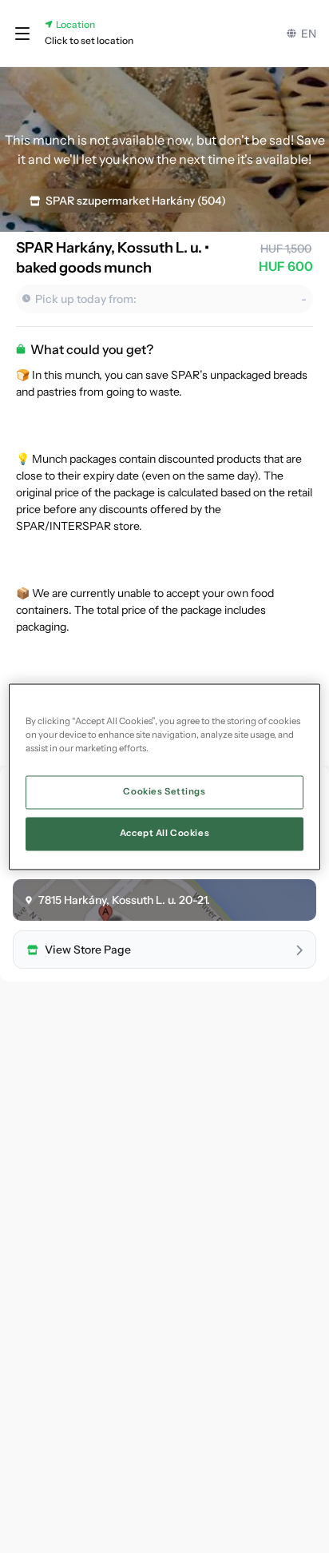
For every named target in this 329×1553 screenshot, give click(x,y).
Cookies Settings (164, 791)
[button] (22, 33)
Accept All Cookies (164, 832)
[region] (164, 776)
